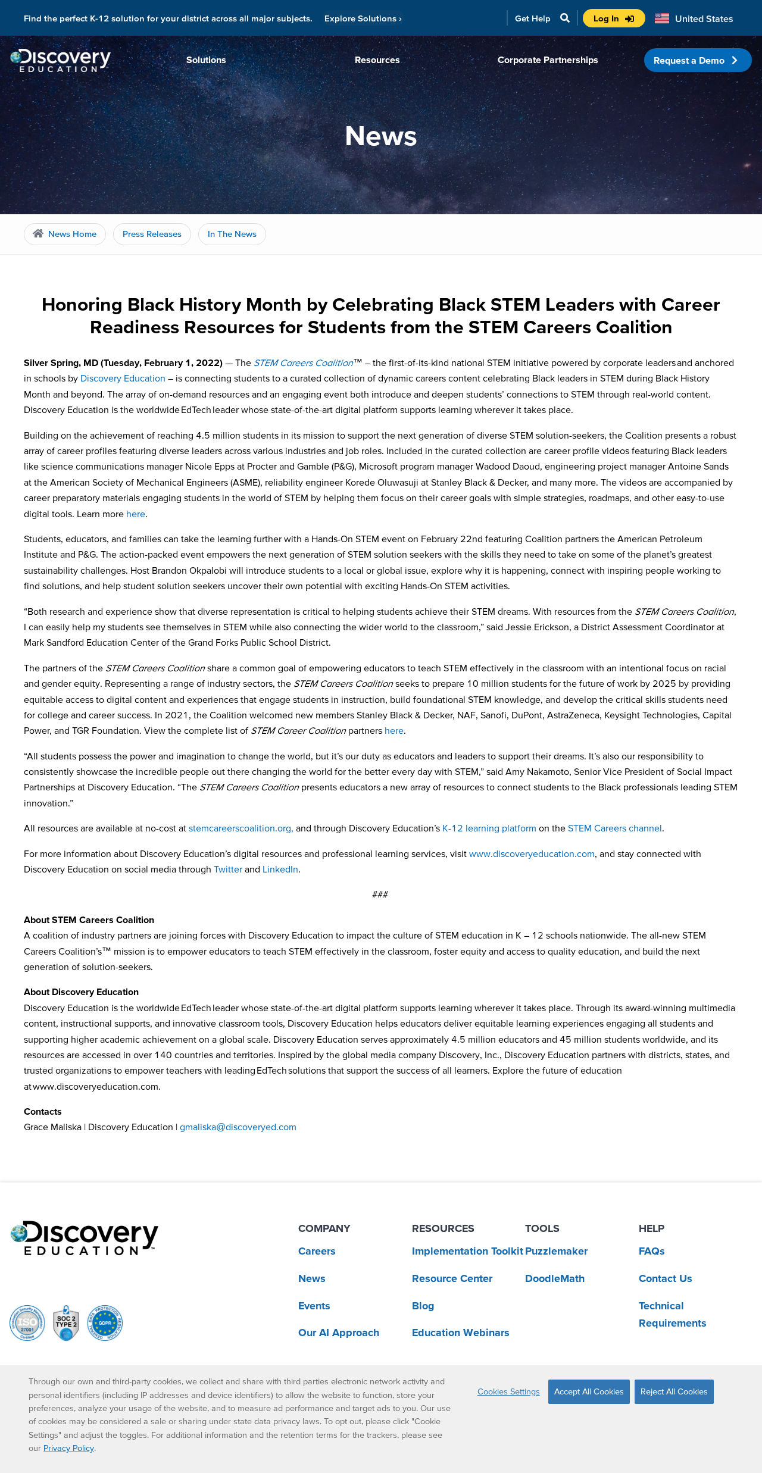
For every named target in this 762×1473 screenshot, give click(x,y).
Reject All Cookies (674, 1391)
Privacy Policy (68, 1448)
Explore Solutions (363, 18)
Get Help (533, 18)
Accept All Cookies (589, 1391)
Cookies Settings (508, 1391)
